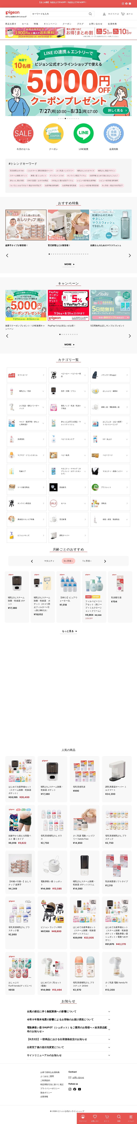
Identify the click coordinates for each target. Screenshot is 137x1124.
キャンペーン (50, 24)
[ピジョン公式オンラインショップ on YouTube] (79, 1089)
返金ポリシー (46, 1092)
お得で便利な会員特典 (50, 1072)
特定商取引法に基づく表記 (52, 1084)
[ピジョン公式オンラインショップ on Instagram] (69, 1089)
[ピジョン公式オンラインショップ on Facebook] (74, 1089)
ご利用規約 (45, 1080)
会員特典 (112, 24)
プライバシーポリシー (50, 1088)
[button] (49, 254)
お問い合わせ (96, 24)
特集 (36, 24)
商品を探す (11, 24)
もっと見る (68, 631)
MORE (67, 264)
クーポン (67, 24)
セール (25, 24)
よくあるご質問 (47, 1076)
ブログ (80, 24)
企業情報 (44, 1096)
